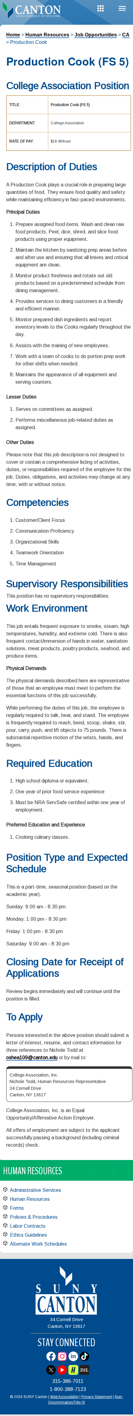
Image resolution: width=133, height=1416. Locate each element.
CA (126, 34)
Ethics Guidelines (28, 1235)
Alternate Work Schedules (38, 1244)
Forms (17, 1208)
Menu (122, 8)
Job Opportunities (96, 34)
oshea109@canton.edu (32, 1057)
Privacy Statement (96, 1397)
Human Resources (47, 34)
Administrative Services (35, 1190)
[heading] (33, 10)
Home (13, 34)
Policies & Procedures (34, 1217)
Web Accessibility (64, 1397)
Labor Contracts (27, 1226)
